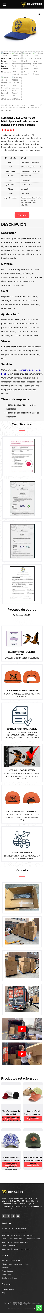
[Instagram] (8, 1216)
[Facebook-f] (4, 1216)
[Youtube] (18, 1216)
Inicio (3, 105)
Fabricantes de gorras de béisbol (17, 105)
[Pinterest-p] (13, 1216)
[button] (4, 4)
